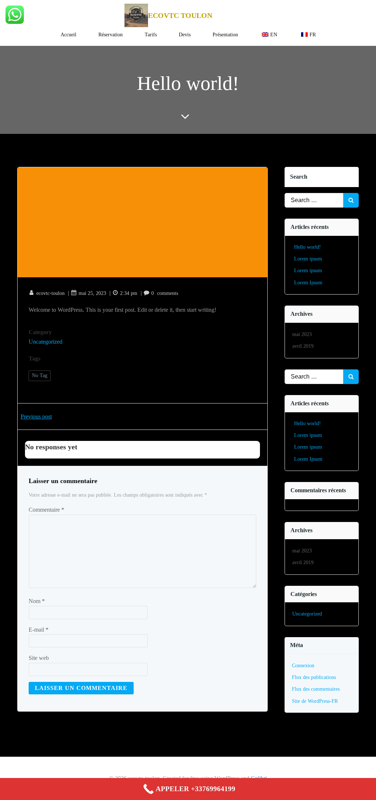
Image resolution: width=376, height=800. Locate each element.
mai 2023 (302, 334)
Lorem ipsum (308, 259)
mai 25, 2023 (92, 293)
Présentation (225, 34)
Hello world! (307, 247)
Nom (37, 601)
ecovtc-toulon (50, 293)
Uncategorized (45, 342)
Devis (185, 34)
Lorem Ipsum (308, 282)
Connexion (303, 665)
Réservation (110, 34)
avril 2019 (303, 346)
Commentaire (46, 510)
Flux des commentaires (316, 689)
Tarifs (151, 34)
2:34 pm (128, 293)
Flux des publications (314, 677)
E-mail (38, 630)
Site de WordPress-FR (315, 701)
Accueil (68, 34)
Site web (39, 658)
